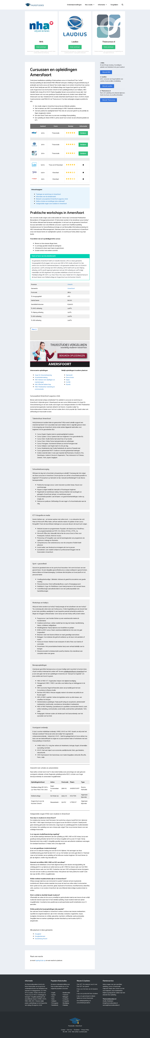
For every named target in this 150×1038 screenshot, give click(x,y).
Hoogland (38, 934)
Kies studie (88, 5)
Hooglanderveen (40, 936)
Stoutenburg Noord (41, 938)
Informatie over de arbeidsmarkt (46, 196)
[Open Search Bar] (122, 5)
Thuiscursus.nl (29, 995)
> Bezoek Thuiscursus (108, 100)
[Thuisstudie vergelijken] (34, 4)
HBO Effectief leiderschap (43, 384)
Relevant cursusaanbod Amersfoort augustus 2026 (52, 199)
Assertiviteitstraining (41, 377)
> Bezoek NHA (106, 72)
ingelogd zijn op (40, 960)
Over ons (69, 1030)
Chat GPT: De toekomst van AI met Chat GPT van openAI (87, 985)
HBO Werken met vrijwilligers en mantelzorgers (45, 381)
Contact (63, 1030)
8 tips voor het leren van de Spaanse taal (87, 990)
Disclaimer (77, 1030)
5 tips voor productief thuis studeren (87, 993)
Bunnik (68, 384)
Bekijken (83, 133)
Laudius (31, 993)
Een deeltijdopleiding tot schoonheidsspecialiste (84, 1002)
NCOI (35, 995)
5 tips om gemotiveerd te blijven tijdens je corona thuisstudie (86, 997)
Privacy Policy (85, 1030)
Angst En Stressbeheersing (43, 375)
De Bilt (68, 382)
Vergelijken (114, 5)
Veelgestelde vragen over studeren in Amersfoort (51, 203)
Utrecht (70, 284)
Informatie (101, 5)
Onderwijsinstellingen (74, 5)
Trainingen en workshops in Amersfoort (48, 194)
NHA (44, 990)
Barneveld (69, 375)
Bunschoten (70, 377)
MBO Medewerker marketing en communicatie (45, 388)
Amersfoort (71, 288)
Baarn (68, 380)
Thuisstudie (71, 1026)
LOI (42, 990)
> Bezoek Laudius (107, 86)
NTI (26, 993)
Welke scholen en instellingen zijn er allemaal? (50, 201)
